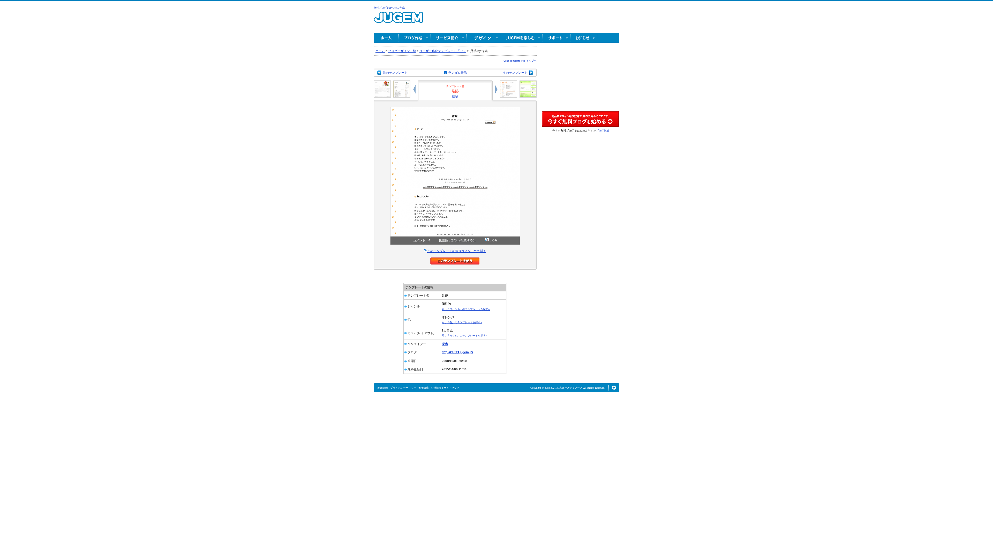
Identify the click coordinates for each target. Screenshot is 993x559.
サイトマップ (451, 387)
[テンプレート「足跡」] (455, 109)
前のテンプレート (395, 73)
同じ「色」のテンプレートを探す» (462, 322)
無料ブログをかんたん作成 (389, 7)
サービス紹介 (449, 38)
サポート (556, 38)
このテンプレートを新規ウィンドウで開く (456, 251)
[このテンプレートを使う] (455, 260)
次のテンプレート (515, 73)
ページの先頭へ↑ (613, 387)
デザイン (484, 38)
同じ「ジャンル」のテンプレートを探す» (466, 309)
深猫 (455, 97)
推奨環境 (423, 387)
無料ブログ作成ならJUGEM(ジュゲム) (398, 20)
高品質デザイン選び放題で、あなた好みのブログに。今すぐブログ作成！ (580, 119)
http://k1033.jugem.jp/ (457, 352)
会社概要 (436, 387)
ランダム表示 (457, 73)
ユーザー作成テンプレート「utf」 (442, 51)
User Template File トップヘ (520, 60)
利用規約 (383, 387)
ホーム (386, 38)
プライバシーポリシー (403, 387)
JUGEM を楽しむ (522, 38)
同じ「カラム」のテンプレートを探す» (464, 335)
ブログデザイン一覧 (402, 51)
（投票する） (466, 240)
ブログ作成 (415, 38)
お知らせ (583, 38)
